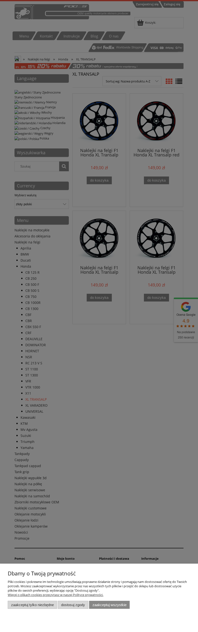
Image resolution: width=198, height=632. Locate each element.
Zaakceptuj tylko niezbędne (32, 605)
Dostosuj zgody (73, 605)
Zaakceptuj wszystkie (109, 605)
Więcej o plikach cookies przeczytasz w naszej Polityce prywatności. (55, 595)
